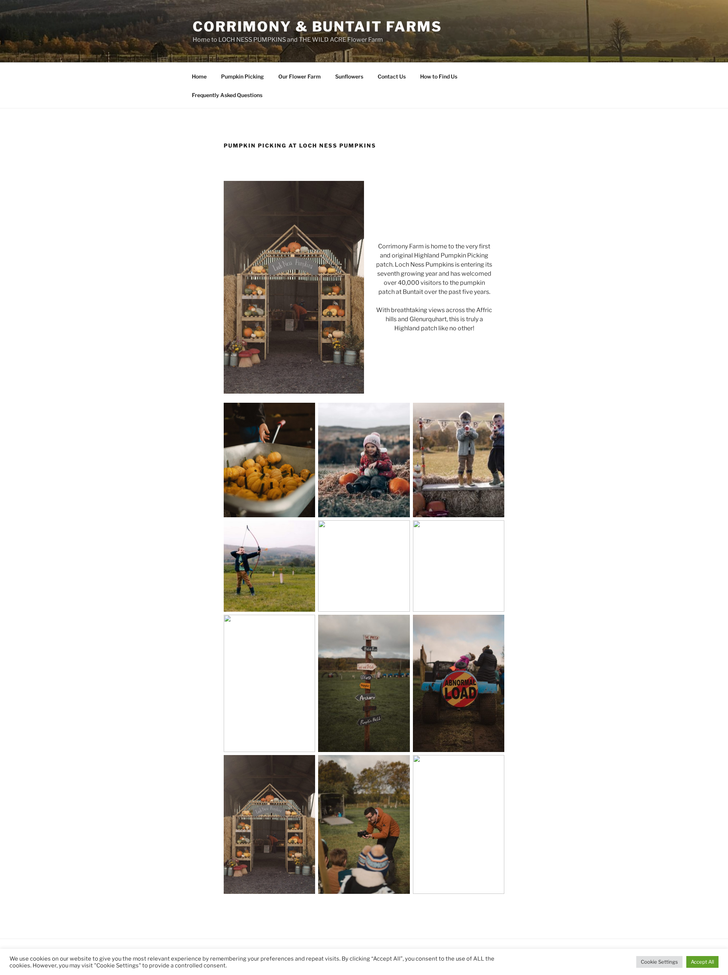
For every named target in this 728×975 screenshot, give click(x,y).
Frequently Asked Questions (227, 95)
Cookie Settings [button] (659, 962)
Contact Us (392, 76)
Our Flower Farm (299, 76)
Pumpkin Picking (242, 76)
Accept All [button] (702, 962)
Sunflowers (349, 76)
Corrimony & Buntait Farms (317, 26)
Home (199, 76)
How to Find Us (438, 76)
